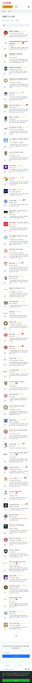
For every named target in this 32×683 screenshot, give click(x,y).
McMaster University (15, 54)
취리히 (14, 457)
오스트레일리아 (12, 69)
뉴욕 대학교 (12, 165)
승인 (16, 680)
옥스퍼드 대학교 (14, 550)
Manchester (15, 278)
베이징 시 (14, 348)
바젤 (14, 313)
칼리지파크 (20, 291)
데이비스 (19, 82)
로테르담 (16, 528)
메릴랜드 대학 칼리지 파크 (17, 288)
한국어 (8, 665)
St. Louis (17, 433)
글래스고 (14, 119)
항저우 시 (14, 613)
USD (20, 665)
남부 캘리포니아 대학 (15, 127)
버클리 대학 (12, 322)
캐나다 (10, 57)
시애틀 (16, 577)
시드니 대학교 (13, 478)
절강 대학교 (12, 611)
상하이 (13, 336)
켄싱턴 (18, 155)
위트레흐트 (16, 588)
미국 (12, 20)
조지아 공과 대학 (14, 623)
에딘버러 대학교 (14, 514)
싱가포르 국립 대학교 (15, 491)
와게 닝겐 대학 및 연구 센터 (17, 562)
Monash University (15, 67)
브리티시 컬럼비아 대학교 (16, 382)
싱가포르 (11, 495)
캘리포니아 (14, 82)
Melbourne (19, 69)
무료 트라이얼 (7, 6)
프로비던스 (21, 360)
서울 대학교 (12, 420)
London (13, 214)
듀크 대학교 (12, 189)
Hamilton (15, 57)
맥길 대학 (12, 263)
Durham (18, 191)
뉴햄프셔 (14, 191)
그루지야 (14, 625)
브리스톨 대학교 (14, 370)
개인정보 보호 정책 (18, 675)
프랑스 (10, 446)
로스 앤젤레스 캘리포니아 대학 (18, 236)
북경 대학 (12, 346)
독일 (10, 45)
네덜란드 (11, 202)
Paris (14, 446)
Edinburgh (14, 516)
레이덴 (15, 202)
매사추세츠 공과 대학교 (16, 249)
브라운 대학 (12, 358)
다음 (16, 635)
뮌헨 (13, 45)
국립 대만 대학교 (14, 105)
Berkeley (19, 324)
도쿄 (13, 180)
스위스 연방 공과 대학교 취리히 (18, 453)
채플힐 (21, 142)
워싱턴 (13, 577)
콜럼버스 (20, 540)
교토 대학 (12, 93)
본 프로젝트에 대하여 (8, 669)
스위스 (10, 313)
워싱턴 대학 (12, 575)
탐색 (4, 25)
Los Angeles (20, 129)
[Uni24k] (7, 3)
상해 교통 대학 (13, 394)
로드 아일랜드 (15, 360)
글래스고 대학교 (14, 117)
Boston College (14, 31)
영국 (17, 20)
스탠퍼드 (19, 469)
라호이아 (19, 409)
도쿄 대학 (12, 178)
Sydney (18, 480)
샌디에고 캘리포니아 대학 (16, 406)
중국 (10, 336)
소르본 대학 (12, 444)
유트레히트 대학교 (14, 586)
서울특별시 (16, 422)
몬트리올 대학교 (14, 301)
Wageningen (17, 566)
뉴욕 (13, 167)
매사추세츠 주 (15, 33)
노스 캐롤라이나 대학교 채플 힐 (18, 139)
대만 (10, 107)
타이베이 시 (14, 107)
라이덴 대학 (12, 200)
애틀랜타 (18, 625)
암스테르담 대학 (14, 504)
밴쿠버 (14, 386)
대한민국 (11, 422)
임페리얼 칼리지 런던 (15, 597)
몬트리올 (15, 265)
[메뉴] (28, 6)
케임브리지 (21, 253)
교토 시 (13, 95)
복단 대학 (12, 334)
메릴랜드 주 (14, 291)
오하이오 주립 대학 (14, 538)
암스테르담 (16, 506)
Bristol (13, 372)
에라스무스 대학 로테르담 (16, 525)
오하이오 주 (14, 540)
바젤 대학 (12, 312)
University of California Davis (18, 79)
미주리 (13, 433)
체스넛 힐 (21, 33)
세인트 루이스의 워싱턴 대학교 (18, 430)
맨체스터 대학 (13, 276)
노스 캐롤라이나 (15, 142)
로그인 (16, 6)
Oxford (13, 552)
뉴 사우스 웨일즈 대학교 (16, 152)
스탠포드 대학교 (14, 467)
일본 (10, 95)
